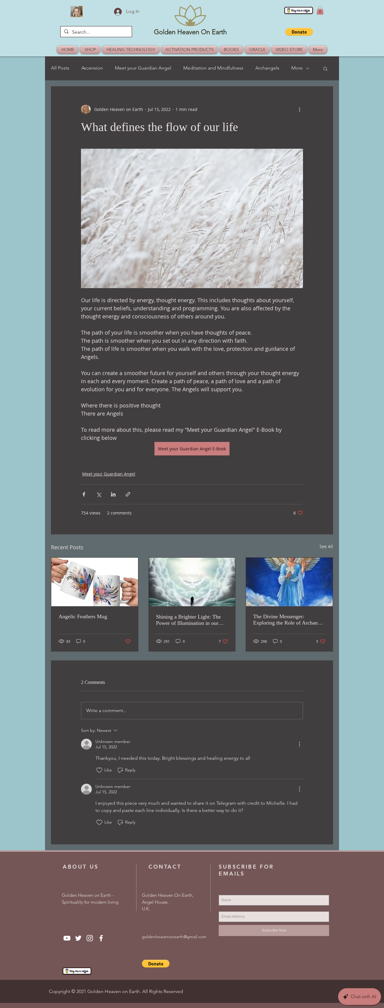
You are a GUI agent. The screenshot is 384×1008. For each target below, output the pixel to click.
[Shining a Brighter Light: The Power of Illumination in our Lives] (192, 582)
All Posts (60, 68)
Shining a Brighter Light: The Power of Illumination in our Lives (188, 620)
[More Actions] (299, 744)
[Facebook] (101, 938)
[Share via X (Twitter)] (98, 494)
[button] (320, 10)
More (297, 68)
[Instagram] (90, 938)
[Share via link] (128, 494)
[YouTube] (67, 938)
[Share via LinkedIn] (113, 494)
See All (326, 546)
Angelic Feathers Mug (82, 616)
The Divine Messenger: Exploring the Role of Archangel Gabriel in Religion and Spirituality (288, 619)
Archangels (267, 68)
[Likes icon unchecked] (99, 770)
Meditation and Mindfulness (213, 68)
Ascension (92, 68)
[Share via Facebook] (84, 494)
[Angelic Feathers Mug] (94, 582)
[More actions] (299, 109)
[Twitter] (78, 938)
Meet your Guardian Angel (143, 68)
